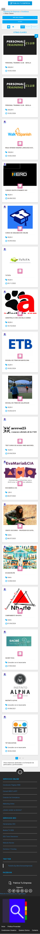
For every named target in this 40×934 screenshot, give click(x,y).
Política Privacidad (14, 926)
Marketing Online (8, 804)
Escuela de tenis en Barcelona (17, 360)
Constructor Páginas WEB (11, 785)
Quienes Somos (24, 930)
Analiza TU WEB (8, 830)
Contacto (35, 930)
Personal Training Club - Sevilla (18, 63)
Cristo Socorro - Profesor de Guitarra (20, 530)
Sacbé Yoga (9, 658)
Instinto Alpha (11, 700)
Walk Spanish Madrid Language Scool (20, 148)
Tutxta (8, 275)
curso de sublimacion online (16, 233)
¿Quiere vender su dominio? (12, 810)
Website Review (8, 843)
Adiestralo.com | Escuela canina (18, 318)
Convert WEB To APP (10, 791)
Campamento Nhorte (13, 615)
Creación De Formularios (11, 797)
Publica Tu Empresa (21, 3)
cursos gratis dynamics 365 (16, 190)
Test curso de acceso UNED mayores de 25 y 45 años (20, 445)
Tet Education (10, 743)
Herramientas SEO (9, 824)
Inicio (3, 926)
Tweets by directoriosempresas (20, 866)
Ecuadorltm (10, 573)
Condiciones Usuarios (8, 930)
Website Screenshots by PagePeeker (13, 894)
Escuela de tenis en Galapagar (17, 403)
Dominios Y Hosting (9, 849)
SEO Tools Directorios (10, 836)
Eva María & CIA (11, 488)
